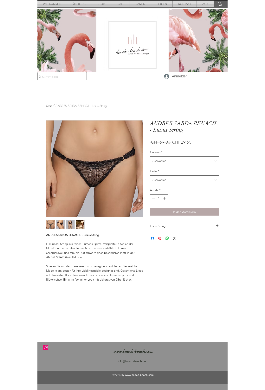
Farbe (154, 171)
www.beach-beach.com (133, 351)
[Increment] (164, 198)
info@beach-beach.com (133, 361)
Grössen (156, 152)
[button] (220, 4)
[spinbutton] (159, 198)
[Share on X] (174, 238)
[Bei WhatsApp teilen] (167, 238)
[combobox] (184, 160)
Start (49, 106)
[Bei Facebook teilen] (152, 238)
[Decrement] (153, 198)
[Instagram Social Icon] (45, 347)
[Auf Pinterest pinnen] (160, 238)
